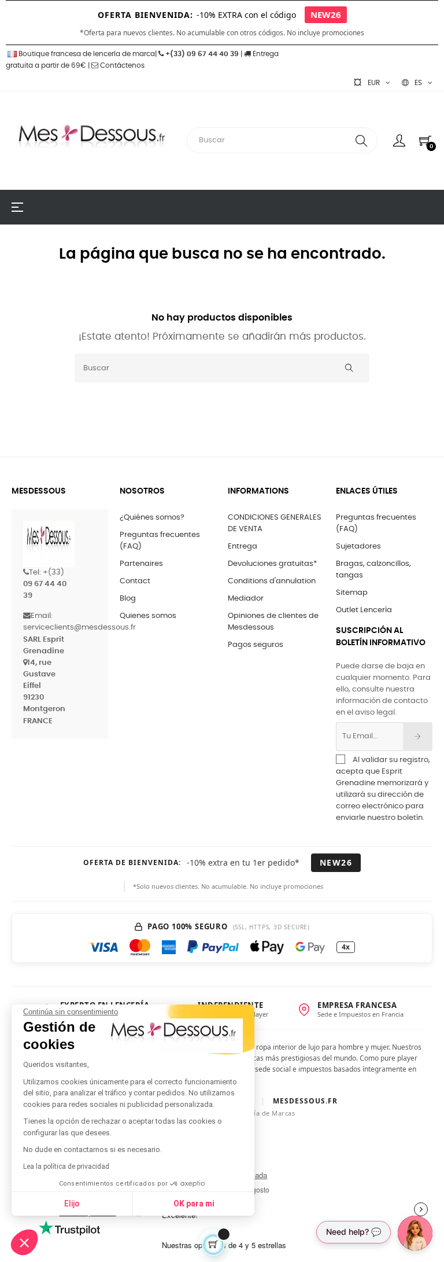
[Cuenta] (399, 140)
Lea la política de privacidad (66, 1166)
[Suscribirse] (417, 736)
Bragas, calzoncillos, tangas (373, 569)
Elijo (72, 1203)
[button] (24, 1242)
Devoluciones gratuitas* (272, 564)
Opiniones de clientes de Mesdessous (273, 621)
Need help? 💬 (353, 1232)
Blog (128, 598)
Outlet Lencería (364, 610)
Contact (135, 581)
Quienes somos (148, 616)
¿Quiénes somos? (152, 517)
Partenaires (141, 564)
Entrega (242, 546)
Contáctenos (121, 65)
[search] (361, 140)
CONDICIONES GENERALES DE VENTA (274, 523)
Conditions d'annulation (272, 581)
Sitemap (352, 593)
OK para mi (193, 1203)
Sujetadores (358, 546)
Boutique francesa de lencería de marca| (87, 53)
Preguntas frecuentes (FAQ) (160, 540)
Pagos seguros (255, 645)
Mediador (246, 598)
